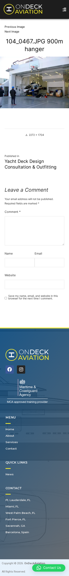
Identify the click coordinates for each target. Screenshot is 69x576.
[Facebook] (10, 369)
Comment (13, 212)
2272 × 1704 (36, 134)
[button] (64, 9)
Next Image (12, 31)
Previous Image (15, 26)
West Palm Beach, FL (20, 513)
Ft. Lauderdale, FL (18, 500)
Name (9, 253)
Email (38, 253)
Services (12, 442)
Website (10, 275)
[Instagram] (21, 369)
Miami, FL (12, 506)
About (10, 435)
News (9, 474)
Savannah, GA (15, 525)
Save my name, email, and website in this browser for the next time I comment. (33, 297)
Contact (11, 448)
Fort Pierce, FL (16, 519)
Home (10, 429)
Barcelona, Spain (17, 532)
